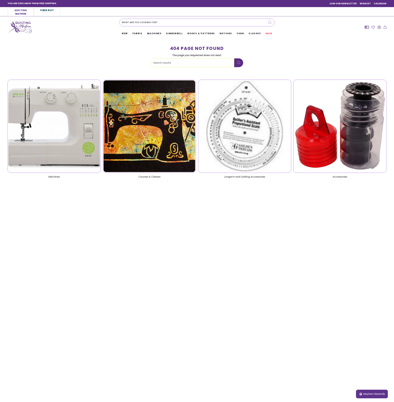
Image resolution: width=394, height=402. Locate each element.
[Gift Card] (366, 27)
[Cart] (385, 27)
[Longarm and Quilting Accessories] (244, 126)
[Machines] (54, 126)
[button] (124, 34)
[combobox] (197, 22)
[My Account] (379, 27)
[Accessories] (340, 126)
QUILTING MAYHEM (20, 12)
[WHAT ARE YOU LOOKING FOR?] (238, 62)
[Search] (270, 22)
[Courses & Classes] (149, 126)
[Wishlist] (373, 27)
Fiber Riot (47, 10)
